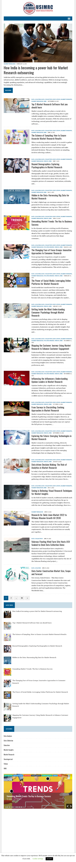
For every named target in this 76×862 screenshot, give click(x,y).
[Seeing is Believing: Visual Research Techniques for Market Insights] (16, 498)
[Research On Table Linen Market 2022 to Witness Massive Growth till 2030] (16, 524)
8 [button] (18, 807)
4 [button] (11, 807)
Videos (46, 161)
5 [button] (12, 807)
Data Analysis (36, 99)
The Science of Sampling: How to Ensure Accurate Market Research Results (48, 137)
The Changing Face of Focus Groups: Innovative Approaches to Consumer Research (51, 251)
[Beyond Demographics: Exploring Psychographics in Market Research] (16, 171)
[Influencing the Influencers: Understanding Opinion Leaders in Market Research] (16, 384)
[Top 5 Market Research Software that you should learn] (16, 111)
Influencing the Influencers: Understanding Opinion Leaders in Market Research (49, 380)
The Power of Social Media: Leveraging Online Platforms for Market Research (51, 282)
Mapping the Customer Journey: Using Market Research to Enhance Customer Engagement (51, 347)
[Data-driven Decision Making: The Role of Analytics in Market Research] (16, 472)
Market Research (9, 64)
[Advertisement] (20, 826)
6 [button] (14, 807)
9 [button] (19, 807)
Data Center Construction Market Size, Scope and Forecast (51, 572)
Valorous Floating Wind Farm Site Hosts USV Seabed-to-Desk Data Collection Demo (50, 543)
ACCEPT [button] (49, 859)
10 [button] (21, 807)
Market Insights (66, 99)
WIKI (45, 101)
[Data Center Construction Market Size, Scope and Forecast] (16, 580)
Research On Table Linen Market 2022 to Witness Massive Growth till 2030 (49, 516)
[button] (67, 806)
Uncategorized (49, 247)
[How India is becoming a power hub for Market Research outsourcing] (38, 61)
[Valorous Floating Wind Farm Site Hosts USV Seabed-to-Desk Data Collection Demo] (16, 551)
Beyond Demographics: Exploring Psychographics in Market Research (46, 165)
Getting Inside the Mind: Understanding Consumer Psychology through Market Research (48, 312)
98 (22, 598)
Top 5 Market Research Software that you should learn (49, 105)
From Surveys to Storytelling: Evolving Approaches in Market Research (47, 408)
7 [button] (16, 807)
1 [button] (6, 807)
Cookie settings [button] (38, 859)
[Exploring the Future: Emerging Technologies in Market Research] (16, 443)
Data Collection (47, 99)
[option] (38, 791)
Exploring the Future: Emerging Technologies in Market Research (51, 437)
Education (56, 99)
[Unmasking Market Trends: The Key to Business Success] (16, 229)
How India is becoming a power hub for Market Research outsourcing (36, 70)
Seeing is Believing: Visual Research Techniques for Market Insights (51, 492)
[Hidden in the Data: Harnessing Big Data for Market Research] (16, 202)
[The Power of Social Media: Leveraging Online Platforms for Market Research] (16, 286)
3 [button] (9, 807)
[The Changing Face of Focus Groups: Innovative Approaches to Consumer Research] (16, 257)
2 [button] (7, 807)
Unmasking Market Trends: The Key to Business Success (51, 223)
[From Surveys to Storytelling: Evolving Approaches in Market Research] (16, 415)
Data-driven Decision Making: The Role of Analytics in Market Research (49, 466)
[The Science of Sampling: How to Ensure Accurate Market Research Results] (16, 143)
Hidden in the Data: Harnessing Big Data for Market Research (50, 196)
